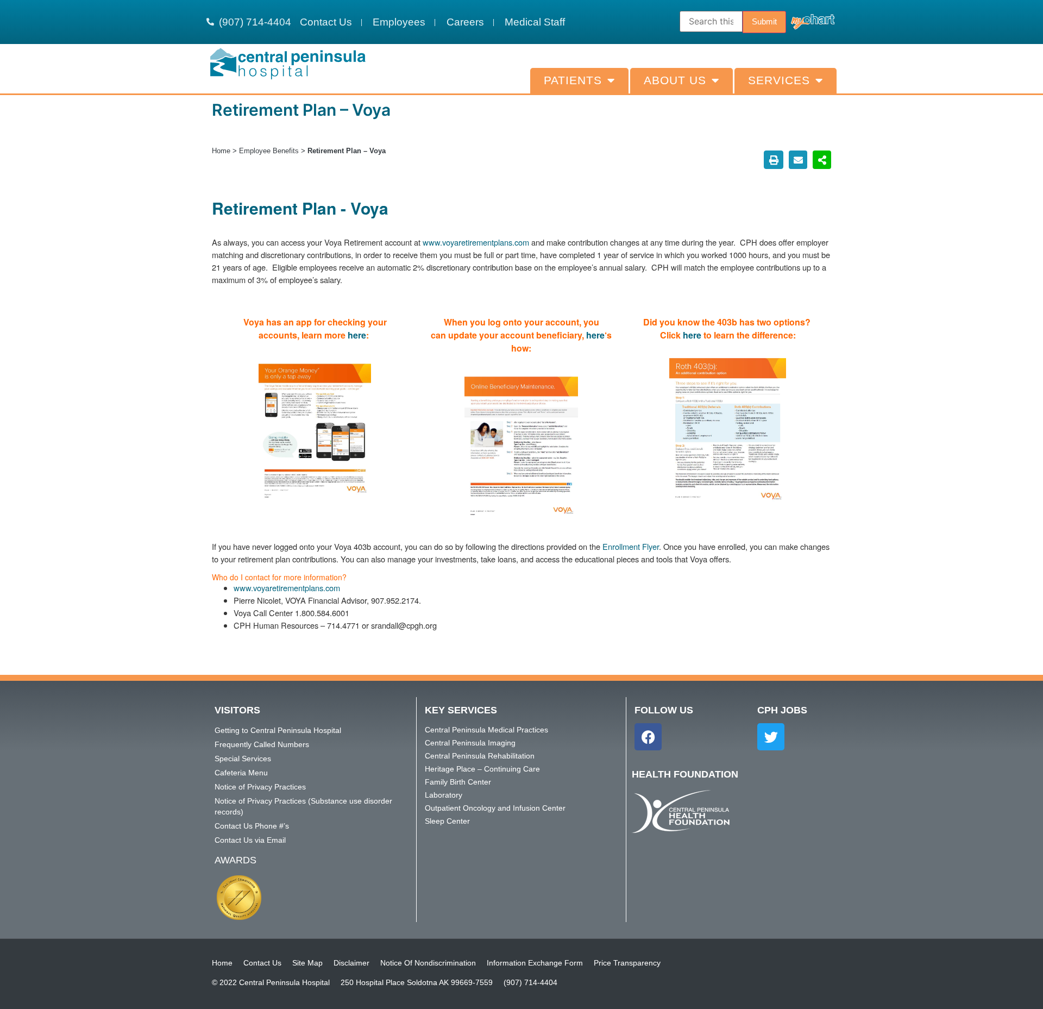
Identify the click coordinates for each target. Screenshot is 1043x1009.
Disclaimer (351, 962)
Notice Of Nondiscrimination (428, 962)
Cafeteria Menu (241, 772)
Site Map (307, 962)
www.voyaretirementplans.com (476, 242)
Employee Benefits (269, 151)
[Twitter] (770, 736)
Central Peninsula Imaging (470, 742)
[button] (773, 160)
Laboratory (443, 795)
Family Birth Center (458, 782)
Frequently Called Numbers (262, 744)
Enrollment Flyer (630, 546)
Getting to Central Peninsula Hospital (278, 730)
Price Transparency (627, 962)
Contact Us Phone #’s (252, 826)
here (357, 335)
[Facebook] (648, 736)
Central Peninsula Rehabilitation (480, 755)
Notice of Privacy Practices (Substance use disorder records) (303, 806)
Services (779, 80)
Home (221, 151)
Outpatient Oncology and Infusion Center (495, 808)
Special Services (243, 758)
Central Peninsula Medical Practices (486, 729)
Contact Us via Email (250, 840)
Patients (573, 80)
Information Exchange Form (535, 962)
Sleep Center (447, 821)
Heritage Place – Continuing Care (482, 768)
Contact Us (262, 962)
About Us (675, 80)
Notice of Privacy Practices (260, 786)
